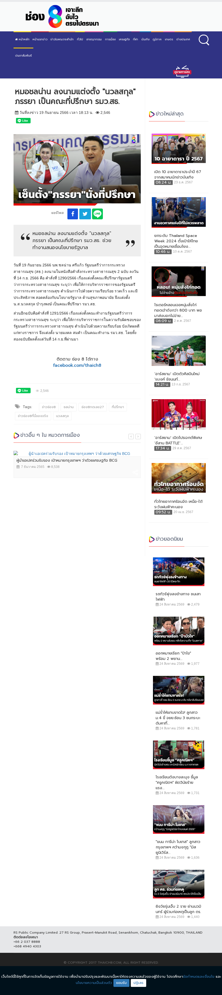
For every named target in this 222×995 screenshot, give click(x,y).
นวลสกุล (62, 416)
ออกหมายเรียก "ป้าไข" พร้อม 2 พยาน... (173, 656)
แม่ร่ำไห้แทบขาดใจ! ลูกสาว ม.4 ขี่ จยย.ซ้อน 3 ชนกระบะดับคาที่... (178, 718)
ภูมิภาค (157, 39)
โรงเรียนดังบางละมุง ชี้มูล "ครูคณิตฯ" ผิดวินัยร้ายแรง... (177, 783)
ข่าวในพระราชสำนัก (62, 39)
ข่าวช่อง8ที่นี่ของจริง (33, 416)
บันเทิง (145, 39)
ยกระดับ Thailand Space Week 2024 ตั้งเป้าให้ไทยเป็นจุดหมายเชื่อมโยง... (176, 241)
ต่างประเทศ (183, 39)
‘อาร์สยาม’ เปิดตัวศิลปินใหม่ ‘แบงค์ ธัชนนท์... (177, 376)
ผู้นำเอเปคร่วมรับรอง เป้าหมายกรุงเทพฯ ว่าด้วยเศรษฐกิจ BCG (67, 460)
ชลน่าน (69, 407)
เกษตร (169, 39)
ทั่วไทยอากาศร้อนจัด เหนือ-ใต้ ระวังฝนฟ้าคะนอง (178, 504)
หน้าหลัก (24, 39)
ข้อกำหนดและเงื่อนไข (198, 976)
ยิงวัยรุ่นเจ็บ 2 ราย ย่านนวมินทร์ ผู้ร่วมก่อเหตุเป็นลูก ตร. (178, 909)
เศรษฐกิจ (124, 39)
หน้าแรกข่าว (39, 39)
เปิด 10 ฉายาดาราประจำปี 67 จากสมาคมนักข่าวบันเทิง (177, 174)
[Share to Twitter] (85, 214)
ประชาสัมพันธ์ (23, 56)
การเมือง (110, 39)
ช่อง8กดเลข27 (92, 407)
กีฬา (135, 39)
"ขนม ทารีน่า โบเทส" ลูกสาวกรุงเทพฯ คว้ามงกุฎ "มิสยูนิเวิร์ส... (178, 847)
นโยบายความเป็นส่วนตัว (94, 982)
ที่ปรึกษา (118, 407)
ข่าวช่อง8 (49, 407)
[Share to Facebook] (72, 214)
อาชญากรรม (94, 39)
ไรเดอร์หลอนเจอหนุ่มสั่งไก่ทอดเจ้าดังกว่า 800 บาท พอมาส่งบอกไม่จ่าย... (178, 310)
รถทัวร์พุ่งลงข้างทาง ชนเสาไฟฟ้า (178, 596)
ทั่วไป (80, 39)
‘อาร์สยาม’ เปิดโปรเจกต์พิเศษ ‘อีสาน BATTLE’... (178, 440)
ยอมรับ (121, 982)
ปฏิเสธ (138, 982)
